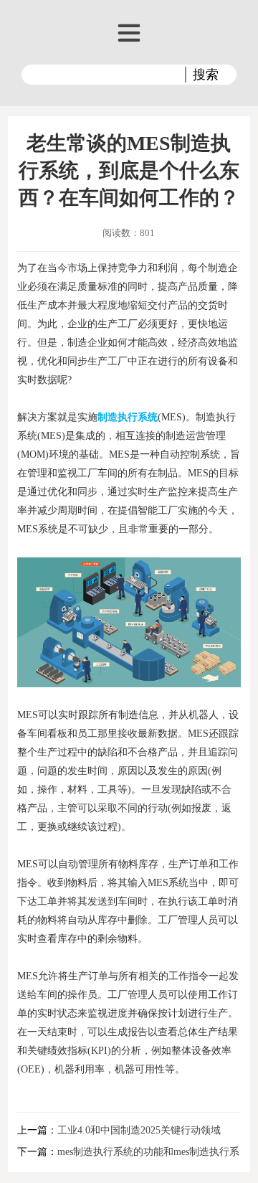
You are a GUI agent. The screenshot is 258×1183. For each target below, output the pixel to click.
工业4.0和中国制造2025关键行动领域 (139, 1130)
